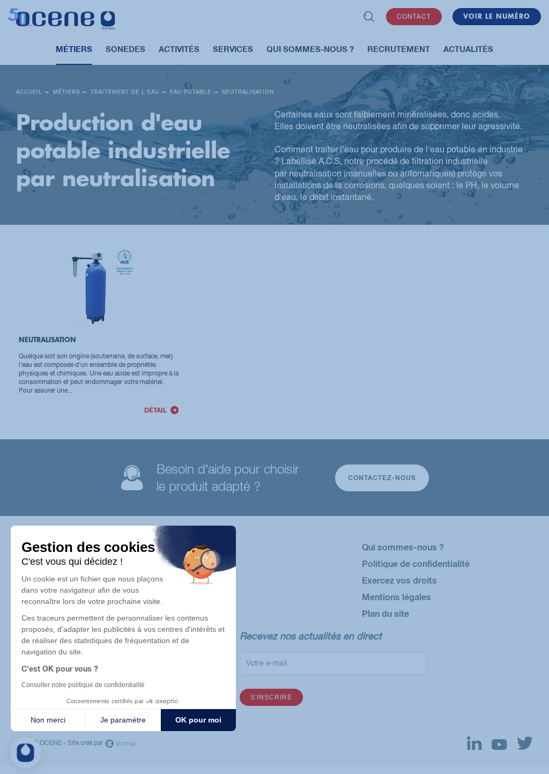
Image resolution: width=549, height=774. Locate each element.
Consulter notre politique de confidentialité (83, 685)
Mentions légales (396, 597)
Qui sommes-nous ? (403, 547)
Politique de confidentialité (416, 563)
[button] (25, 753)
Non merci (48, 720)
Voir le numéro (496, 16)
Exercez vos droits (399, 580)
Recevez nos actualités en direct (311, 636)
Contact (414, 16)
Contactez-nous (382, 478)
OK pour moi (198, 720)
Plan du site (385, 613)
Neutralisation (99, 332)
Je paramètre (123, 720)
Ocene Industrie (61, 20)
